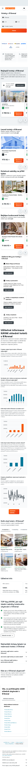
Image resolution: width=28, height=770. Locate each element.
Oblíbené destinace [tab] (8, 698)
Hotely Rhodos (7, 712)
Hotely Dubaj (7, 725)
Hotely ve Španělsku (9, 743)
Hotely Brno (7, 718)
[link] (9, 273)
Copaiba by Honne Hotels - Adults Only (12, 195)
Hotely (12, 742)
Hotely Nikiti (7, 727)
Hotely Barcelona (8, 709)
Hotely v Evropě (19, 742)
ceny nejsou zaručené (7, 755)
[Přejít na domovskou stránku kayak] (10, 8)
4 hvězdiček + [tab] (5, 529)
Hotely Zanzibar (8, 716)
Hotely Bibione (7, 731)
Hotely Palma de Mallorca (10, 722)
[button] (2, 8)
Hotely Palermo (8, 714)
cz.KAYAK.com (6, 742)
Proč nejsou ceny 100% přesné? (11, 765)
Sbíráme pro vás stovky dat (9, 762)
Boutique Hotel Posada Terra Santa (12, 236)
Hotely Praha (7, 720)
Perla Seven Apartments (9, 150)
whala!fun (5, 104)
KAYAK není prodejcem (8, 760)
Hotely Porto (7, 729)
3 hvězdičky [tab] (15, 529)
